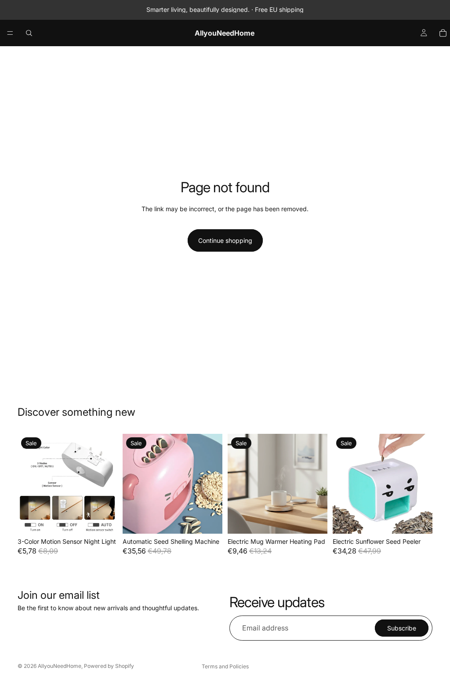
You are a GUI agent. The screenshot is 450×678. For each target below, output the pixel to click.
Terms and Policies (225, 666)
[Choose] (104, 520)
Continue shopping (225, 240)
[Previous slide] (27, 483)
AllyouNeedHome (59, 666)
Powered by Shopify (109, 666)
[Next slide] (107, 483)
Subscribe (401, 628)
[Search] (29, 33)
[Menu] (10, 33)
